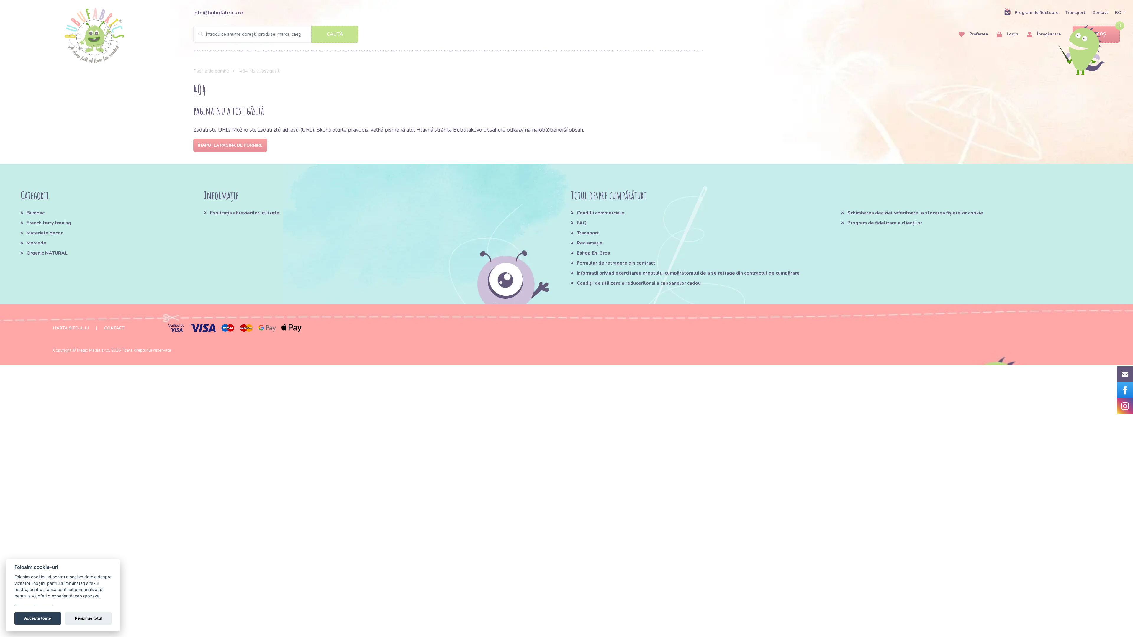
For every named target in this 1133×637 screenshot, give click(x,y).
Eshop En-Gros (593, 253)
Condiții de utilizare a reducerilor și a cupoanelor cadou (639, 283)
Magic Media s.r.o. (93, 350)
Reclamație (589, 243)
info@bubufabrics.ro (218, 12)
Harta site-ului (71, 328)
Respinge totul (88, 618)
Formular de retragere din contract (616, 263)
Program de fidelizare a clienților (884, 223)
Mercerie (36, 243)
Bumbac (36, 213)
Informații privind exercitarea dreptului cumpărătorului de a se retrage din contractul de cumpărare (688, 273)
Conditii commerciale (600, 213)
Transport (1075, 12)
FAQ (582, 223)
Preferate (978, 34)
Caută (335, 34)
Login (1012, 34)
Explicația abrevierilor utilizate (244, 213)
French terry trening (49, 223)
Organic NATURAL (47, 253)
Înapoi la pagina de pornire (230, 145)
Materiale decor (45, 233)
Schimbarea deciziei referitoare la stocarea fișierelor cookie (915, 213)
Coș (1101, 34)
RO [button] (1118, 12)
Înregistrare (1048, 34)
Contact (1100, 12)
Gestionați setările (33, 602)
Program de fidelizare (1036, 12)
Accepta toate (37, 618)
